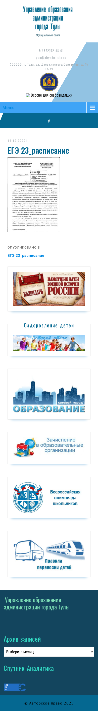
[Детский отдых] (49, 343)
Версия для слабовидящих (51, 95)
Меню (9, 107)
